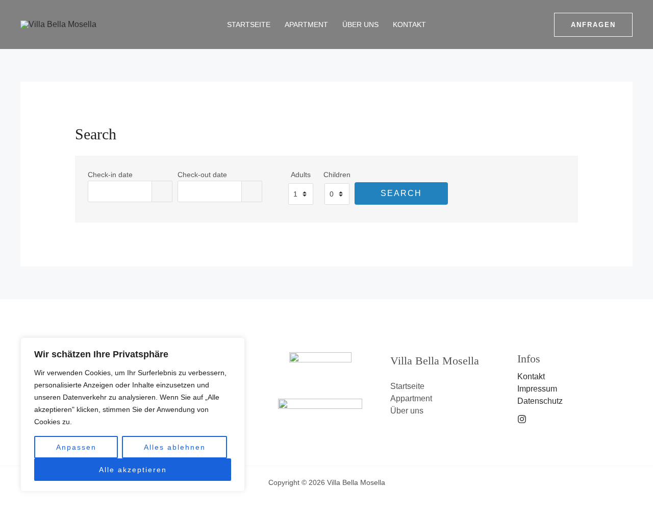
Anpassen (76, 447)
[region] (132, 414)
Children (336, 174)
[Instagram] (521, 419)
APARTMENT (306, 24)
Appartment (411, 398)
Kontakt (531, 376)
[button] (593, 25)
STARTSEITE (248, 24)
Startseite (407, 386)
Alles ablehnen (175, 447)
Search (401, 193)
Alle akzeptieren (133, 470)
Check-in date (110, 174)
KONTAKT (409, 24)
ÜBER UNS (360, 24)
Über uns (406, 410)
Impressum (537, 388)
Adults (301, 174)
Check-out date (202, 174)
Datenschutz (540, 401)
